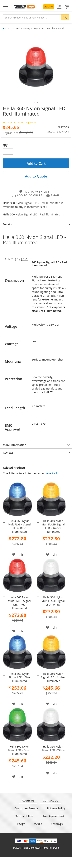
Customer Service (26, 808)
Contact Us (50, 800)
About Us (28, 800)
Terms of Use (24, 816)
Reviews (8, 452)
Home (6, 28)
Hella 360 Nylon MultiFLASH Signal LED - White (53, 600)
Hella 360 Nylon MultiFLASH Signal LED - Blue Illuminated (19, 526)
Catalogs (57, 824)
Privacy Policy (56, 808)
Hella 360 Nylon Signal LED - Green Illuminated (19, 750)
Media (38, 824)
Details (7, 224)
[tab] (36, 224)
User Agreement (53, 816)
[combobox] (36, 17)
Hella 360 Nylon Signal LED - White (53, 748)
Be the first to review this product (19, 122)
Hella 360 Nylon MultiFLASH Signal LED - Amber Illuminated (53, 526)
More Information (14, 445)
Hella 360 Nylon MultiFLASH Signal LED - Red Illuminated (19, 602)
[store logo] (24, 6)
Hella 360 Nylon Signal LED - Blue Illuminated (19, 677)
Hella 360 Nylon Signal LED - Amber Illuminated (53, 677)
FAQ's (21, 824)
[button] (48, 6)
